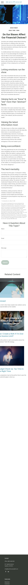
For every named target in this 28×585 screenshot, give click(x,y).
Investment (7, 583)
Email (2, 238)
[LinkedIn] (8, 571)
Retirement (7, 582)
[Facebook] (6, 571)
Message (3, 248)
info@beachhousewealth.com (11, 569)
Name (2, 229)
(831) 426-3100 (11, 561)
